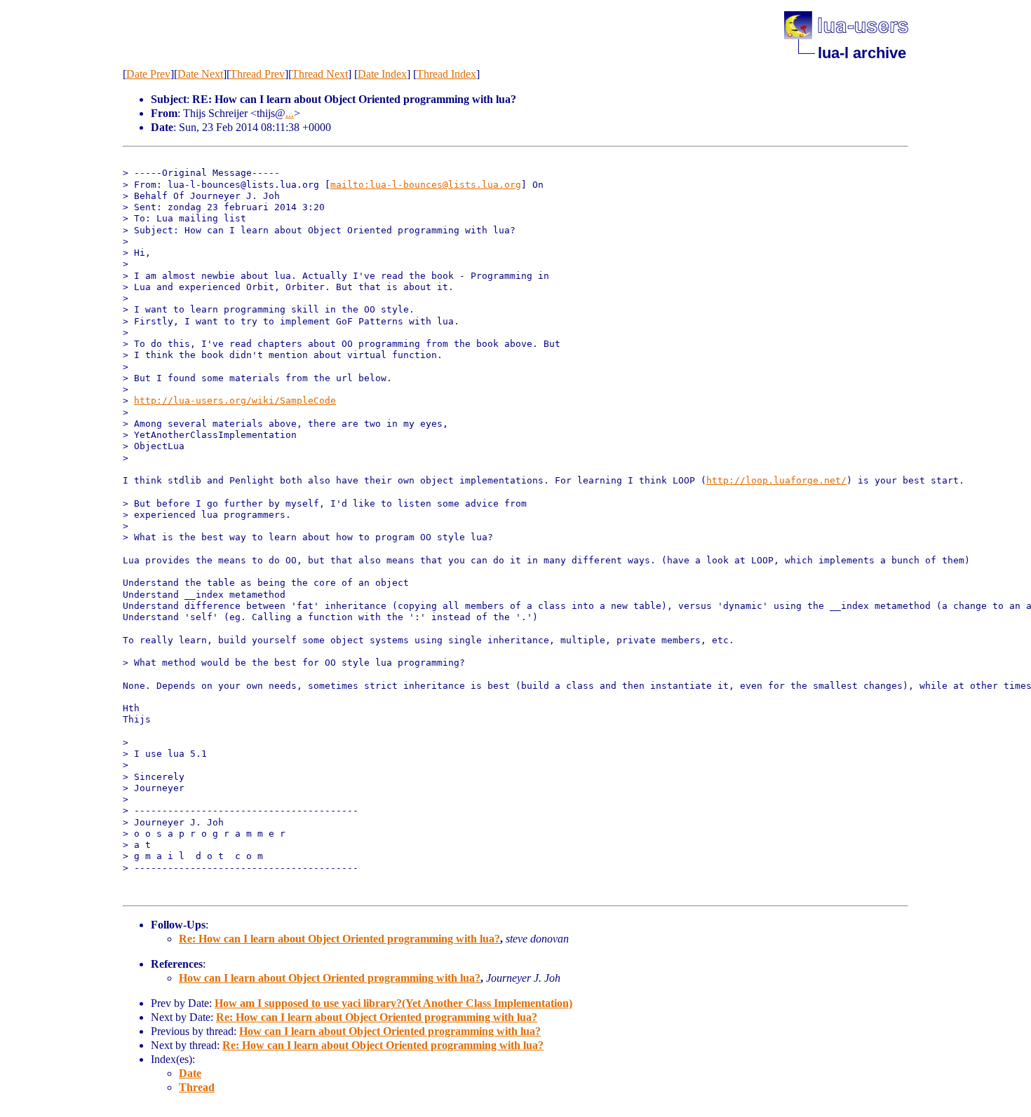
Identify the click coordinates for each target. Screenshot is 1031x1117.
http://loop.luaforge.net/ (776, 480)
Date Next (200, 74)
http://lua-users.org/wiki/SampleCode (235, 400)
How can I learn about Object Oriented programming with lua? (329, 978)
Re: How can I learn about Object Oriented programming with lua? (339, 939)
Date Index (382, 74)
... (289, 113)
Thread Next (320, 74)
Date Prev (148, 74)
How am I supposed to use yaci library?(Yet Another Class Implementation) (393, 1003)
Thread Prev (257, 74)
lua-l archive (862, 53)
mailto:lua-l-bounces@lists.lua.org (425, 184)
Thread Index (446, 74)
